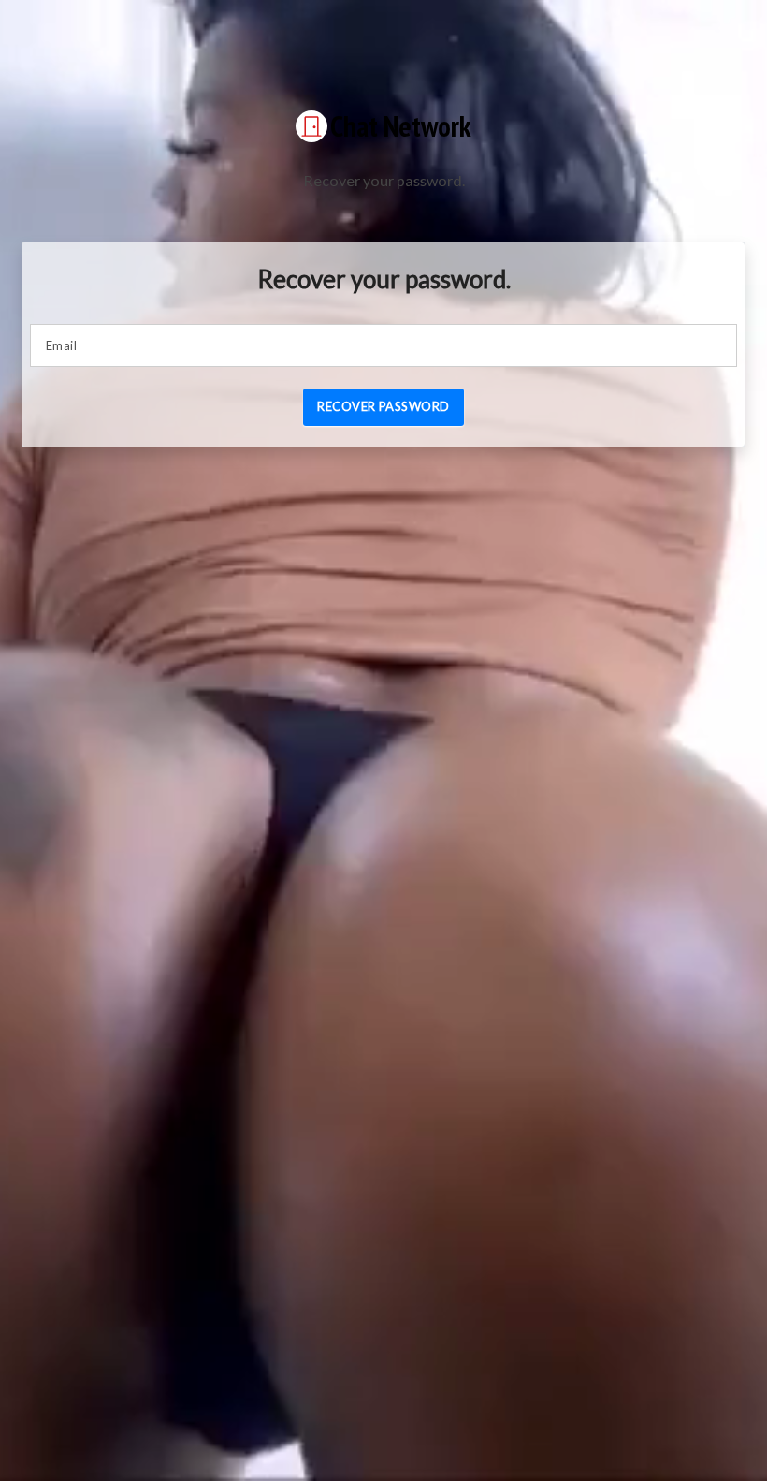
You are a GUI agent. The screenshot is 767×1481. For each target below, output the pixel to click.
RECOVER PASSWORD (383, 406)
